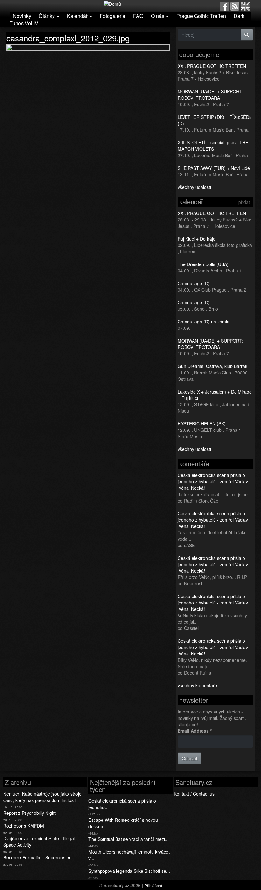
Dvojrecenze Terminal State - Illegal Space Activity (39, 841)
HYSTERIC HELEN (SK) (202, 423)
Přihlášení (153, 885)
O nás (158, 15)
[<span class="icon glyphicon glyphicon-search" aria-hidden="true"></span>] (246, 35)
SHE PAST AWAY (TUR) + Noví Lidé (214, 168)
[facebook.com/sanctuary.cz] (224, 5)
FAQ (138, 15)
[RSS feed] (234, 5)
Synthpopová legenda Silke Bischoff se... (129, 871)
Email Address (195, 730)
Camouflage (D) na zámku (204, 321)
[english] (245, 5)
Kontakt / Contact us (194, 794)
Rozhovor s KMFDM (23, 825)
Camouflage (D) (194, 283)
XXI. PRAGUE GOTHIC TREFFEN (212, 66)
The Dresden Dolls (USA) (203, 264)
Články (47, 15)
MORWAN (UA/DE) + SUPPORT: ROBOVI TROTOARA (210, 94)
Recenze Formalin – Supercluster (37, 857)
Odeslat (189, 758)
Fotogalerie (112, 15)
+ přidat (242, 202)
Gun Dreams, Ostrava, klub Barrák (212, 366)
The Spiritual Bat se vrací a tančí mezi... (128, 839)
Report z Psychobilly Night (29, 813)
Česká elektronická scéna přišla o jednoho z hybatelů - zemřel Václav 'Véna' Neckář (213, 481)
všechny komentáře (197, 685)
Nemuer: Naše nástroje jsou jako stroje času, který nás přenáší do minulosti (42, 797)
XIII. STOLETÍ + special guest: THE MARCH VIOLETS (213, 145)
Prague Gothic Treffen (201, 15)
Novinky (22, 15)
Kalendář (78, 15)
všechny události (194, 187)
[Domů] (112, 3)
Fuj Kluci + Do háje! (197, 238)
